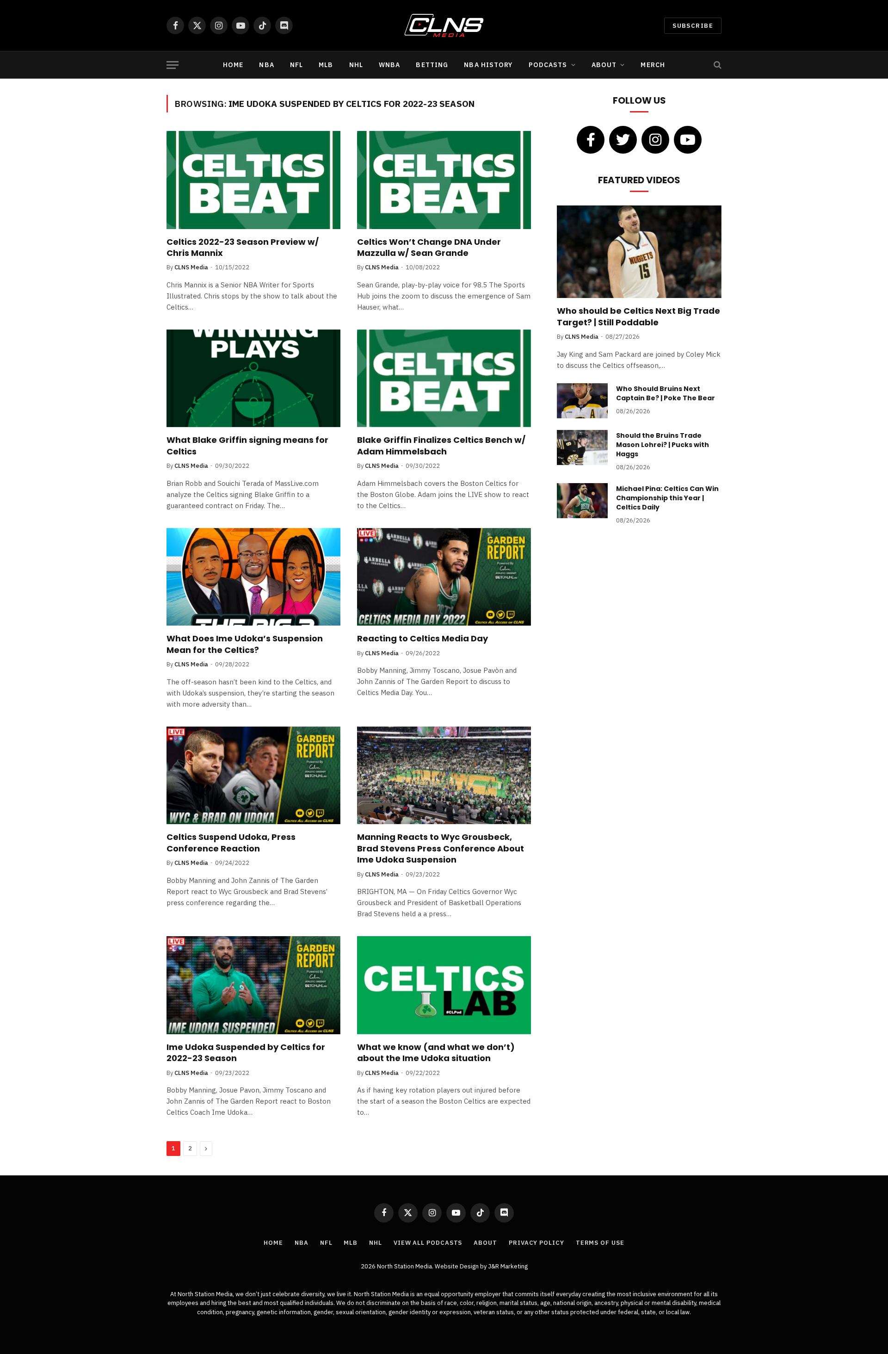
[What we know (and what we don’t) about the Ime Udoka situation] (444, 985)
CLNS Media (191, 267)
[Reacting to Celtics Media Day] (444, 577)
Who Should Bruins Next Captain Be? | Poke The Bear (665, 393)
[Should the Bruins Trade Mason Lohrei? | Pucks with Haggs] (582, 447)
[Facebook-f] (590, 140)
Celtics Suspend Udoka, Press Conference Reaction (231, 843)
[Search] (717, 65)
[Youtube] (688, 140)
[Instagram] (655, 140)
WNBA (389, 65)
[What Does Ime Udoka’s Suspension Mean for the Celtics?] (253, 577)
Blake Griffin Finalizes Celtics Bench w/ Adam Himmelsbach (441, 446)
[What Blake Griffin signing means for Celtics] (253, 378)
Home (233, 65)
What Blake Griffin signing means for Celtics (247, 446)
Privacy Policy (536, 1243)
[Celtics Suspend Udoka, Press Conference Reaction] (253, 776)
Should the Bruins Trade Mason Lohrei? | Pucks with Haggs (662, 445)
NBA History (488, 65)
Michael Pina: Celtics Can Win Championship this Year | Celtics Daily (667, 498)
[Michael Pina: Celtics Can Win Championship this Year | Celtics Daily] (582, 500)
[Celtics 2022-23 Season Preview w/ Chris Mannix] (253, 180)
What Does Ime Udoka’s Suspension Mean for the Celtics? (244, 644)
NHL (356, 65)
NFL (296, 65)
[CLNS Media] (444, 25)
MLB (326, 65)
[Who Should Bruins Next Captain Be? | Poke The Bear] (582, 400)
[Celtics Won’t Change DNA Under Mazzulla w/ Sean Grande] (444, 180)
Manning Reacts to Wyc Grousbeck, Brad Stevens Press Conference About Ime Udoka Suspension (440, 848)
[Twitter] (623, 140)
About (604, 65)
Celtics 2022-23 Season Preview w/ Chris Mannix (242, 247)
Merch (653, 65)
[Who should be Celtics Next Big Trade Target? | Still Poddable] (639, 251)
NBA (266, 65)
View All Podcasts (428, 1243)
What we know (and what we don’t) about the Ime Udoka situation (436, 1053)
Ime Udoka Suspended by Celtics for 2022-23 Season (245, 1053)
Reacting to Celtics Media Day (422, 638)
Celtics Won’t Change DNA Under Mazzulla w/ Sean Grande (429, 247)
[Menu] (172, 65)
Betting (432, 65)
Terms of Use (600, 1243)
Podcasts (548, 65)
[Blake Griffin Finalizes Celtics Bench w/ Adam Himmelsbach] (444, 378)
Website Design (457, 1266)
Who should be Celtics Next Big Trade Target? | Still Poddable (638, 316)
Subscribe (692, 26)
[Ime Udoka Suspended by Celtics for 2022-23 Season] (253, 985)
